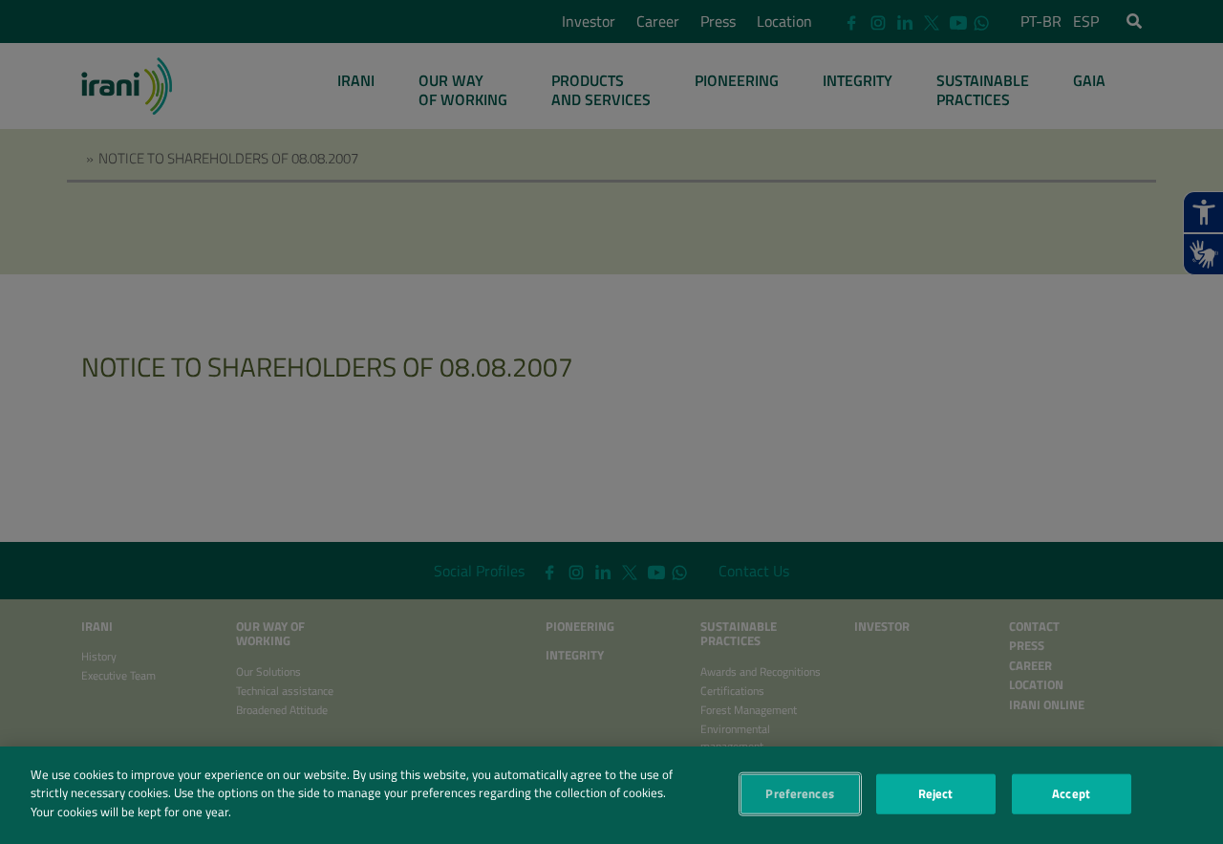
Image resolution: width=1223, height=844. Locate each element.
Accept (1071, 793)
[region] (611, 795)
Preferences (799, 793)
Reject (936, 793)
